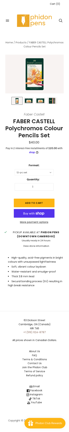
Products (21, 42)
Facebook (36, 390)
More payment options (34, 222)
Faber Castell (34, 114)
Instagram (36, 394)
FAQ (34, 355)
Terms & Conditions (34, 359)
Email (36, 386)
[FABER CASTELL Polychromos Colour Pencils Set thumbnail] (17, 101)
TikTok (36, 398)
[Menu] (7, 20)
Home (9, 42)
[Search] (61, 21)
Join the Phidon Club (34, 367)
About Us (34, 351)
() (55, 4)
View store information (36, 246)
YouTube (36, 402)
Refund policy (34, 375)
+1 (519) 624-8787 (34, 332)
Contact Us (35, 363)
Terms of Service (34, 371)
